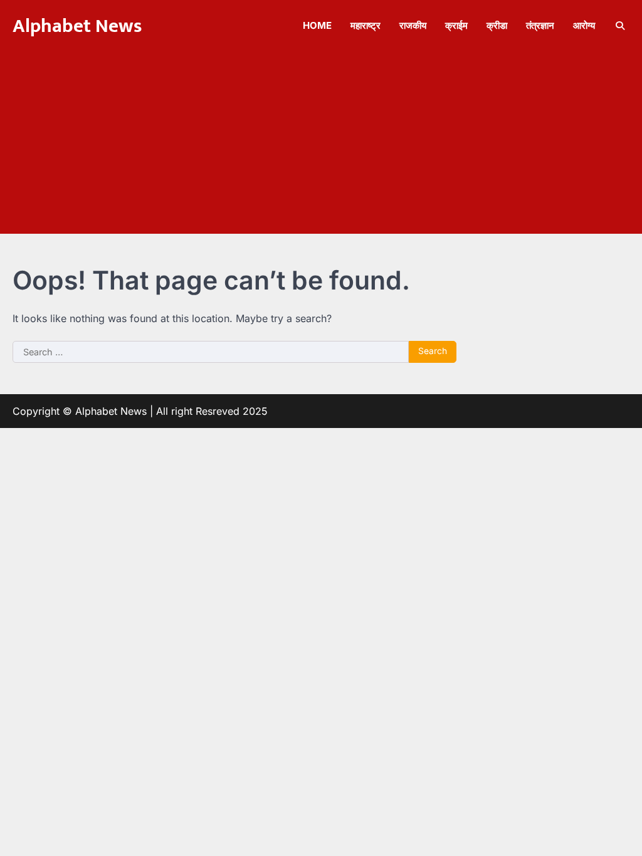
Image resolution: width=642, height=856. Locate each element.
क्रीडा (497, 25)
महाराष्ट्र (365, 25)
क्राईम (456, 25)
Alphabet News (77, 26)
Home (317, 25)
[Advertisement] (321, 146)
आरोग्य (584, 25)
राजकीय (412, 25)
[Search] (620, 25)
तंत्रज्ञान (540, 25)
